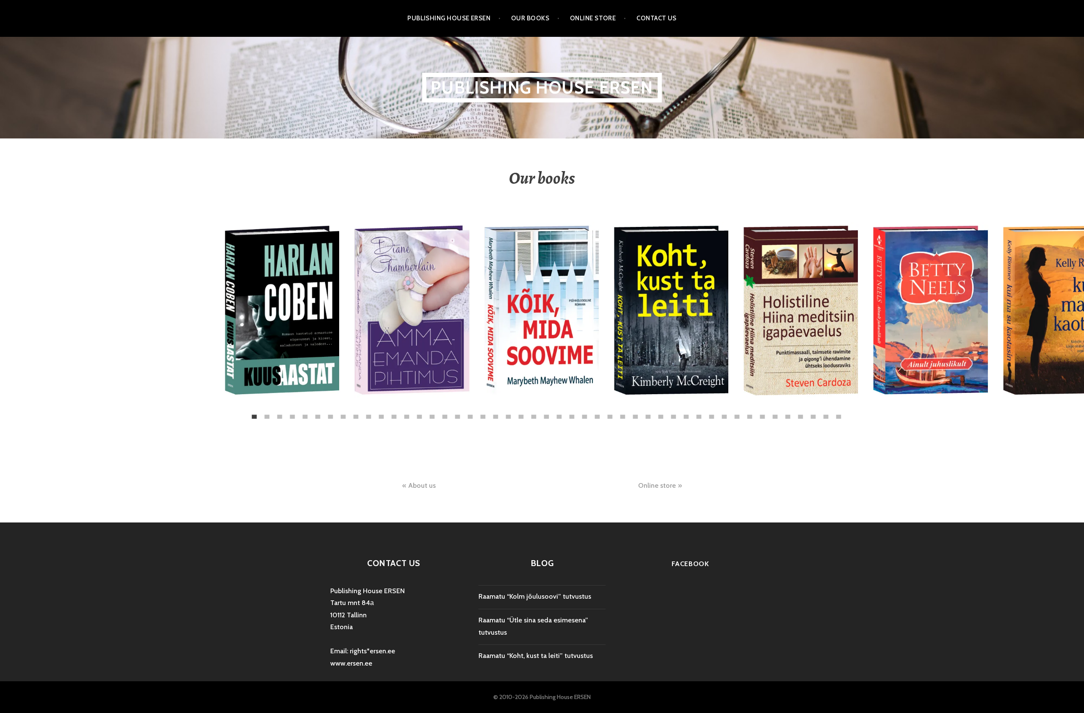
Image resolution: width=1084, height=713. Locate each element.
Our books (530, 18)
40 (745, 414)
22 (516, 414)
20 (491, 414)
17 (453, 414)
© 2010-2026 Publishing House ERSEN (542, 697)
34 (669, 414)
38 (720, 414)
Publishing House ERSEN (448, 18)
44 (796, 414)
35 (682, 414)
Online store (593, 18)
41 (758, 414)
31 (631, 414)
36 (694, 414)
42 (770, 414)
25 (554, 414)
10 (364, 414)
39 (732, 414)
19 (478, 414)
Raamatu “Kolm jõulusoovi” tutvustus (534, 596)
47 (834, 414)
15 (427, 414)
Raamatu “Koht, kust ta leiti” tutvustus (535, 656)
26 (567, 414)
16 (440, 414)
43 (783, 414)
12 (389, 414)
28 (593, 414)
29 (605, 414)
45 (809, 414)
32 (643, 414)
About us (422, 485)
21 (504, 414)
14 (415, 414)
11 (377, 414)
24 (542, 414)
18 (466, 414)
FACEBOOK (690, 564)
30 (618, 414)
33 (656, 414)
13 (402, 414)
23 (529, 414)
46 (821, 414)
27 (580, 414)
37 (707, 414)
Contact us (656, 18)
